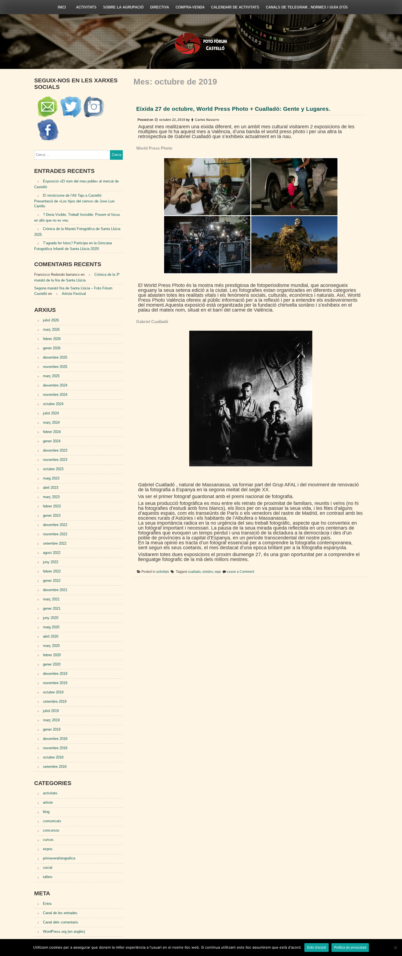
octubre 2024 (53, 404)
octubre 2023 (53, 469)
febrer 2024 (52, 432)
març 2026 (51, 329)
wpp (218, 572)
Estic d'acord (316, 947)
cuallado (194, 572)
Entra (47, 904)
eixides (207, 572)
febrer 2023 (52, 506)
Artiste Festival (74, 294)
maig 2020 (51, 627)
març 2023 (51, 497)
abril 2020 (50, 636)
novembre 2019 (55, 683)
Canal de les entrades (60, 913)
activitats (86, 7)
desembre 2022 (55, 525)
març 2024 (51, 422)
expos (48, 849)
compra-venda (190, 7)
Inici (62, 7)
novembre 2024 (55, 395)
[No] (395, 947)
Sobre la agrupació (123, 7)
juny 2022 (50, 562)
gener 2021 (51, 608)
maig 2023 (51, 478)
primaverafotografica (59, 858)
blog (46, 812)
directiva (159, 7)
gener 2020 (51, 664)
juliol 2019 (51, 711)
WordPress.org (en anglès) (64, 931)
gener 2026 (51, 348)
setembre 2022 (54, 543)
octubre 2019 (53, 692)
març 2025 (51, 376)
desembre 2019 (55, 674)
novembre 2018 (55, 748)
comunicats (52, 821)
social (47, 867)
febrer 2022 (52, 571)
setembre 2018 (54, 767)
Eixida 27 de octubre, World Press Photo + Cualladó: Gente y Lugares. (233, 109)
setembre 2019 (54, 701)
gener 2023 (51, 515)
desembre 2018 (55, 739)
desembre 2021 (55, 590)
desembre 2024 (55, 385)
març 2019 (51, 720)
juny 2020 (50, 618)
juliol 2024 (51, 413)
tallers (48, 877)
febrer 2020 (52, 655)
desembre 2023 (55, 450)
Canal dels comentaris (60, 922)
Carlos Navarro (207, 120)
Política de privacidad (350, 947)
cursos (48, 840)
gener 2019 (51, 729)
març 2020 (51, 646)
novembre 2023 (55, 460)
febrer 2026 (52, 339)
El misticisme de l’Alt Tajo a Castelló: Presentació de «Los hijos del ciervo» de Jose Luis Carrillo (74, 200)
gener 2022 (51, 581)
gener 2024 (51, 441)
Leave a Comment (240, 572)
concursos (51, 830)
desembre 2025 (55, 357)
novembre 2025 (55, 367)
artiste (48, 802)
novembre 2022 (55, 534)
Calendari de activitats (235, 7)
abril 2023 (50, 488)
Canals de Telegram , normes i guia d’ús (307, 7)
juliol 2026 (51, 320)
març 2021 (51, 599)
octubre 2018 (53, 757)
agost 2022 (51, 553)
